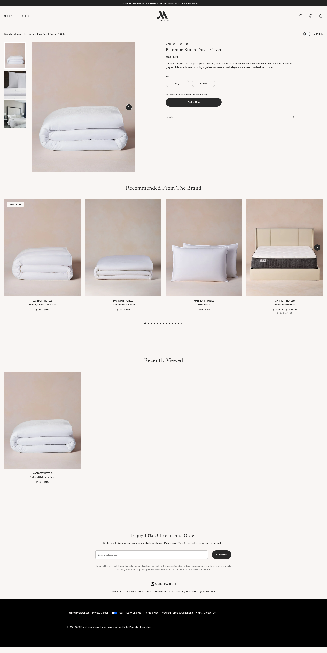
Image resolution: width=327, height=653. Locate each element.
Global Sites (208, 591)
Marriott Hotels (22, 34)
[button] (320, 16)
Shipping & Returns (186, 591)
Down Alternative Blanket (123, 304)
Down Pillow (204, 304)
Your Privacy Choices (129, 612)
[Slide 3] (15, 114)
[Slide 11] (176, 323)
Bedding (36, 34)
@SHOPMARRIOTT (165, 584)
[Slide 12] (179, 323)
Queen (203, 83)
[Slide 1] (15, 55)
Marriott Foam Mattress (284, 304)
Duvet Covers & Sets (54, 34)
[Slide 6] (160, 323)
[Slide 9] (169, 323)
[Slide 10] (173, 323)
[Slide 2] (15, 85)
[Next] (129, 107)
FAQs (149, 591)
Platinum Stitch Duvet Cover (42, 477)
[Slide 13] (182, 323)
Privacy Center (100, 612)
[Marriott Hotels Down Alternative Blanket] (123, 247)
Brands (8, 34)
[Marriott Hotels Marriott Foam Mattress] (284, 247)
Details (169, 117)
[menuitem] (12, 16)
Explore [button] (26, 16)
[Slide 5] (157, 323)
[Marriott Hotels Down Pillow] (204, 247)
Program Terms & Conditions (177, 612)
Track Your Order (133, 591)
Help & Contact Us (206, 612)
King (177, 83)
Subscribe (221, 554)
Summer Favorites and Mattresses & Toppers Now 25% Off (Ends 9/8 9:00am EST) (163, 3)
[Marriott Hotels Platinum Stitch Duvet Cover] (42, 420)
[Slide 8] (166, 323)
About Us (116, 591)
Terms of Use (151, 612)
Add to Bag (194, 102)
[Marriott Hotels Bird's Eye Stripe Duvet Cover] (42, 247)
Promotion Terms (164, 591)
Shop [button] (8, 16)
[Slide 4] (154, 323)
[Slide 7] (163, 323)
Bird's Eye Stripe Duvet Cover (42, 304)
